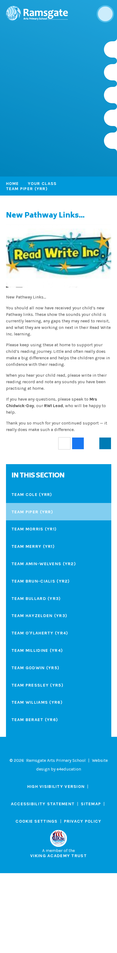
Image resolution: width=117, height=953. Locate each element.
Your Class (42, 183)
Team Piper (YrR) (27, 188)
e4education (69, 769)
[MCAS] (110, 141)
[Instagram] (110, 49)
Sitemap (91, 803)
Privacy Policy (82, 821)
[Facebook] (110, 95)
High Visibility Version (56, 786)
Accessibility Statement (43, 803)
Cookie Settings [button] (36, 821)
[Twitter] (110, 72)
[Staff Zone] (110, 118)
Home (12, 183)
